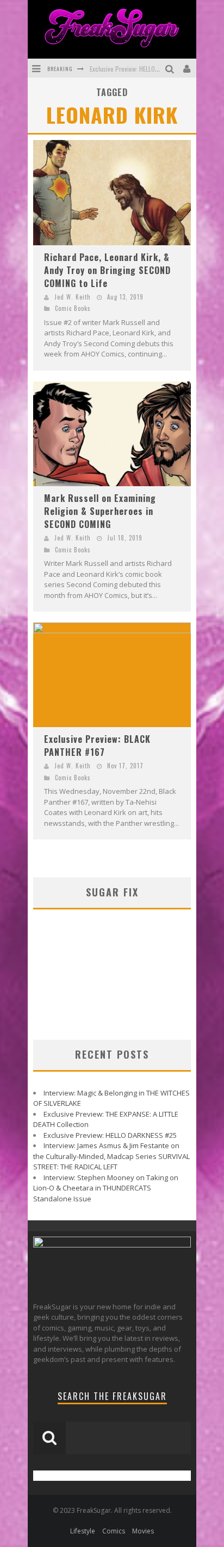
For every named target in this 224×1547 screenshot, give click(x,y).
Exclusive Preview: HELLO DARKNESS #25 (143, 68)
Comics (113, 1531)
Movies (143, 1531)
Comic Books (73, 308)
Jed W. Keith (72, 296)
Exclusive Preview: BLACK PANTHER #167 (97, 746)
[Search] (171, 68)
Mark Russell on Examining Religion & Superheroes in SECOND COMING (100, 511)
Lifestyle (82, 1531)
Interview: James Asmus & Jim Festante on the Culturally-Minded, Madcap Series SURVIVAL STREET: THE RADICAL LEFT (111, 1156)
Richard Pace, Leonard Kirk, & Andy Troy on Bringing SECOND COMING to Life (107, 270)
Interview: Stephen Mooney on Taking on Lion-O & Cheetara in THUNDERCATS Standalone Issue (105, 1188)
